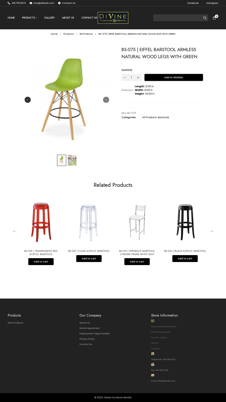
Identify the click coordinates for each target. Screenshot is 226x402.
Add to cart (19, 261)
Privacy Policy (87, 338)
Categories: (128, 117)
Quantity (126, 70)
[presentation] (28, 100)
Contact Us (85, 344)
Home (54, 33)
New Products (15, 322)
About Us (84, 322)
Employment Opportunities (94, 333)
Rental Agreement (89, 328)
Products (68, 33)
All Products (86, 33)
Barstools (163, 117)
